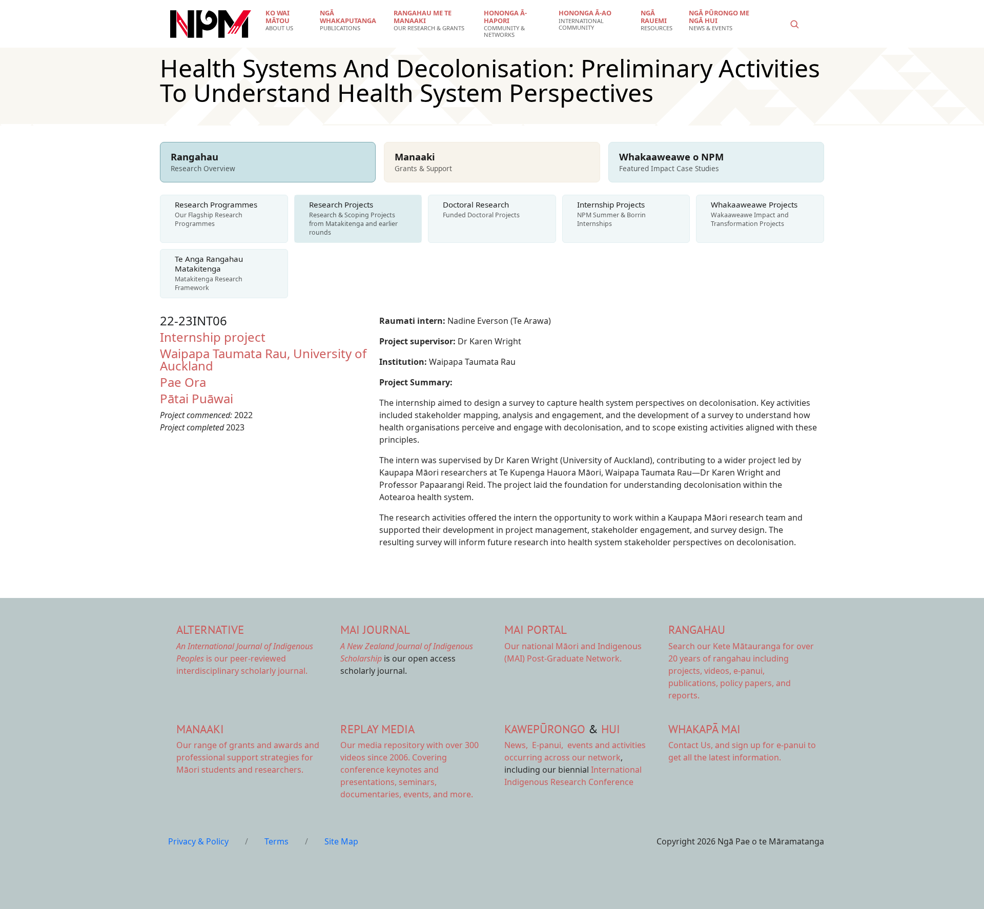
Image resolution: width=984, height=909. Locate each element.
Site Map (341, 841)
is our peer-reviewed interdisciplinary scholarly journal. (244, 658)
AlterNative (210, 629)
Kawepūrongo (544, 728)
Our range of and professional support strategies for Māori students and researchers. (247, 757)
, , (534, 745)
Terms (276, 841)
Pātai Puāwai (196, 398)
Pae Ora (183, 382)
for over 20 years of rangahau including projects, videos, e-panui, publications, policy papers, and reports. (741, 671)
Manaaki (200, 728)
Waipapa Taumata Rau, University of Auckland (263, 359)
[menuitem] (286, 20)
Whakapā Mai (704, 728)
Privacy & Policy (198, 841)
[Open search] (794, 24)
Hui (610, 728)
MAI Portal (535, 629)
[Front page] (210, 24)
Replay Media (377, 728)
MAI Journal (375, 629)
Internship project (212, 336)
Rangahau (696, 629)
